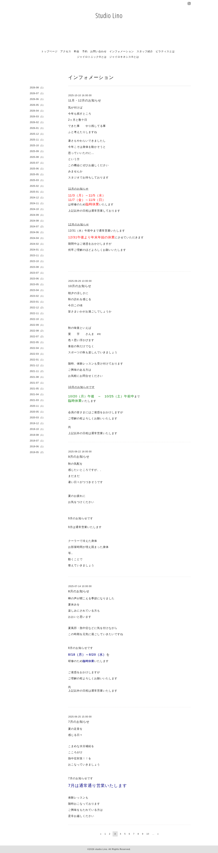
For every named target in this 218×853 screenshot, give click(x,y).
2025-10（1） (37, 145)
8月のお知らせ (78, 591)
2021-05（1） (37, 388)
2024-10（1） (37, 209)
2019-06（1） (37, 446)
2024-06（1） (37, 232)
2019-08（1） (37, 435)
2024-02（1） (37, 244)
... (153, 834)
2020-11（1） (37, 406)
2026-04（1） (37, 110)
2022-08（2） (37, 330)
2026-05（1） (37, 105)
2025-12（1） (37, 134)
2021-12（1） (37, 365)
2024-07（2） (37, 226)
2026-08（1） (37, 87)
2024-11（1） (37, 203)
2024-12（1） (37, 197)
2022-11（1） (37, 313)
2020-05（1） (37, 411)
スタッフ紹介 (145, 51)
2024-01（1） (37, 249)
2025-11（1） (37, 139)
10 (147, 834)
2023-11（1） (37, 255)
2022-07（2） (37, 336)
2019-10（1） (37, 429)
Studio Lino (109, 15)
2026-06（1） (37, 99)
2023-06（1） (37, 278)
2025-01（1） (37, 192)
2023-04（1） (37, 290)
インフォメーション (121, 51)
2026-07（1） (37, 93)
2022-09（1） (37, 325)
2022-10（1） (37, 319)
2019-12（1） (37, 423)
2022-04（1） (37, 348)
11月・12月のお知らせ (84, 100)
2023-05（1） (37, 284)
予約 (85, 51)
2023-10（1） (37, 261)
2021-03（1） (37, 400)
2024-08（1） (37, 220)
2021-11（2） (37, 371)
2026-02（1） (37, 122)
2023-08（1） (37, 267)
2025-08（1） (37, 157)
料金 (76, 51)
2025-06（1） (37, 168)
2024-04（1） (37, 238)
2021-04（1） (37, 394)
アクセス (65, 51)
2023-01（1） (37, 302)
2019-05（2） (37, 452)
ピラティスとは (165, 51)
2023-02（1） (37, 296)
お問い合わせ (98, 51)
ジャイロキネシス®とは (124, 56)
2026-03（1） (37, 116)
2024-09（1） (37, 215)
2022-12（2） (37, 307)
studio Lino (101, 849)
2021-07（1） (37, 383)
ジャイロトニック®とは (92, 56)
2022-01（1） (37, 359)
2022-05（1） (37, 342)
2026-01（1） (37, 128)
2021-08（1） (37, 377)
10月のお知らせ (79, 286)
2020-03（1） (37, 417)
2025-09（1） (37, 151)
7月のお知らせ (78, 721)
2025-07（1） (37, 163)
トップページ (49, 51)
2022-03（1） (37, 354)
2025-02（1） (37, 186)
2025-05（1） (37, 174)
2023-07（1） (37, 273)
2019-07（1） (37, 440)
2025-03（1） (37, 180)
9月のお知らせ (78, 456)
